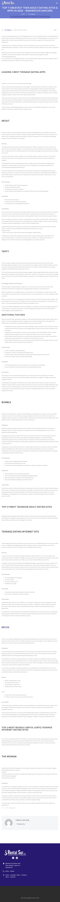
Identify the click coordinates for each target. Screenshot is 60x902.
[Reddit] (14, 808)
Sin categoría (8, 30)
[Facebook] (2, 808)
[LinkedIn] (11, 808)
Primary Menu (57, 3)
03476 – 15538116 (22, 875)
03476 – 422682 (9, 871)
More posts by (21, 824)
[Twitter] (5, 808)
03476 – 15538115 (10, 877)
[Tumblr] (9, 808)
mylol (6, 627)
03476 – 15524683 (10, 875)
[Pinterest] (7, 808)
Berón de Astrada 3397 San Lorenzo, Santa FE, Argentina (12, 865)
